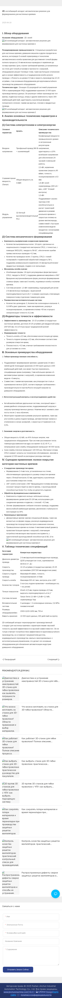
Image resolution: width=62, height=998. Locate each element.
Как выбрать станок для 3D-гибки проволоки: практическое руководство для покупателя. (38, 762)
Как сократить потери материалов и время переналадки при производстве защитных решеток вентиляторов (39, 811)
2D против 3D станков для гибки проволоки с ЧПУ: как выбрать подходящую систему (38, 785)
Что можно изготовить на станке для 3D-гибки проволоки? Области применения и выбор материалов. (40, 708)
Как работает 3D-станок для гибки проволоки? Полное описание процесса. (39, 740)
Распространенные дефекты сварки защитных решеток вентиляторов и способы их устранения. (40, 874)
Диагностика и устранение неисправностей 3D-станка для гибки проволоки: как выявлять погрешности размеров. (40, 680)
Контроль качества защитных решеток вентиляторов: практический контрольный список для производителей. (41, 842)
